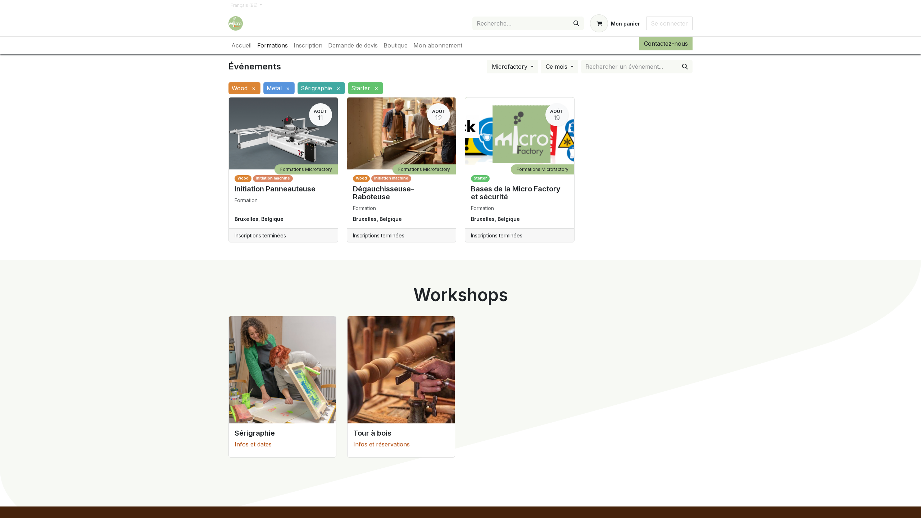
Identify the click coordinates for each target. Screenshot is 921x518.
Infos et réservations (381, 444)
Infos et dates (253, 444)
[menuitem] (241, 45)
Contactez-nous (666, 43)
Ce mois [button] (557, 66)
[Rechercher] (576, 23)
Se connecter (669, 23)
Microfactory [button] (510, 66)
